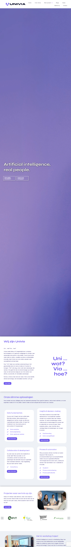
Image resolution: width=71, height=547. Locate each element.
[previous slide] (2, 518)
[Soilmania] (58, 518)
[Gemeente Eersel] (28, 518)
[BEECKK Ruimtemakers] (43, 518)
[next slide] (68, 518)
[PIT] (12, 518)
